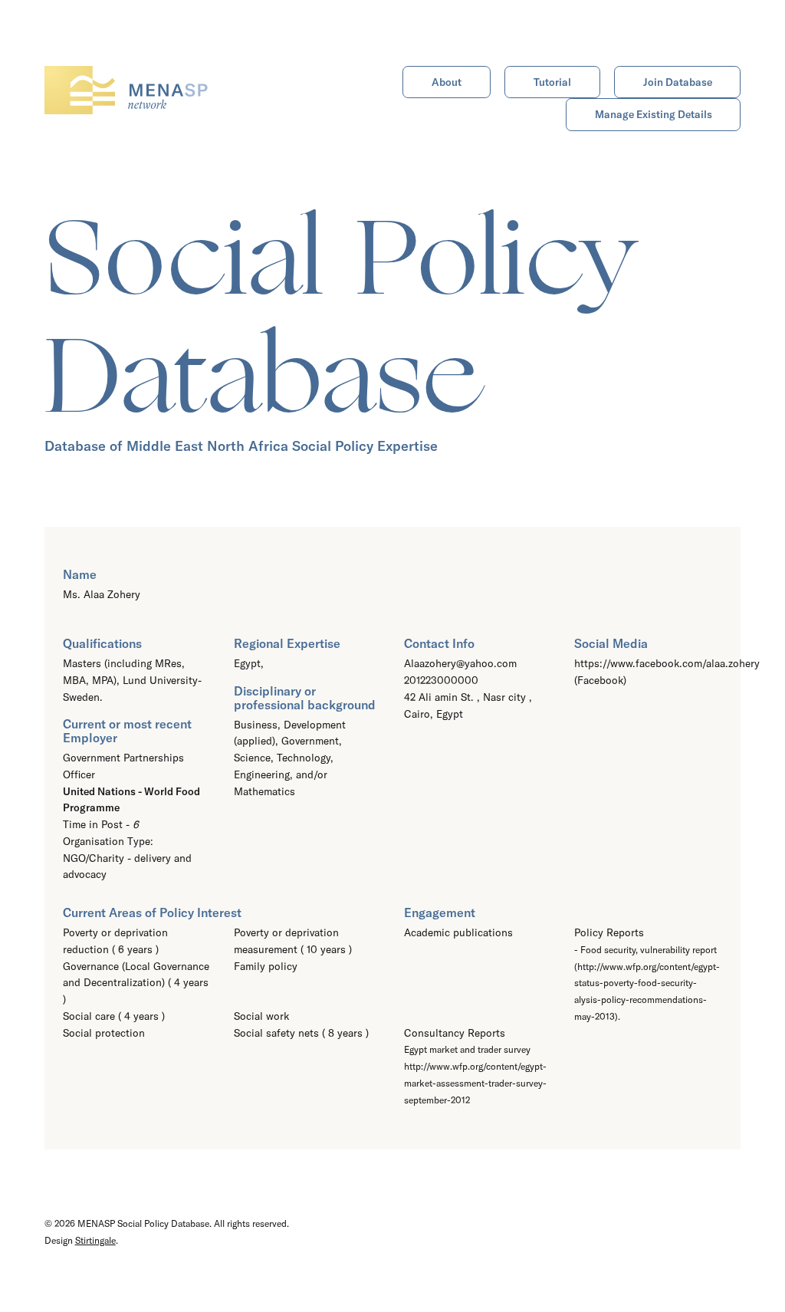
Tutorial (552, 82)
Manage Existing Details (653, 114)
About (446, 82)
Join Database (677, 82)
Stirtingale (95, 1240)
